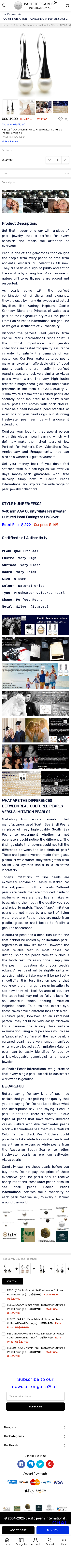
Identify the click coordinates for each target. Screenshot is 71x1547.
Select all (12, 1281)
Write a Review (10, 141)
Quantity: (7, 159)
